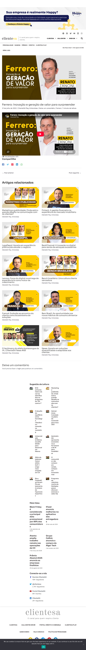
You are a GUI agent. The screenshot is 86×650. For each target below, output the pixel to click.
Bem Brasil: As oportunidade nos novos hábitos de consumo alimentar (59, 314)
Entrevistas (33, 108)
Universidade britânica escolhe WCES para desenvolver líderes (38, 443)
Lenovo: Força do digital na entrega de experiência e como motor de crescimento (20, 280)
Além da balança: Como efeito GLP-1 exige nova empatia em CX (38, 465)
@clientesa (36, 584)
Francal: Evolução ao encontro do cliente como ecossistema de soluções (18, 315)
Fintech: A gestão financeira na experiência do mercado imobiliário (59, 211)
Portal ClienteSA (38, 591)
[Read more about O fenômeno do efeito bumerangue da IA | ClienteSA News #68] (20, 335)
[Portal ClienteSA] (31, 591)
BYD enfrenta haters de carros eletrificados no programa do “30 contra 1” (38, 395)
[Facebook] (3, 164)
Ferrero (58, 108)
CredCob (72, 38)
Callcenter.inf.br (28, 625)
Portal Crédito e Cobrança (50, 625)
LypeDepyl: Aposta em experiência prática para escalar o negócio (18, 246)
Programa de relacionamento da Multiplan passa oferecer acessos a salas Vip (55, 486)
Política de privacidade (57, 632)
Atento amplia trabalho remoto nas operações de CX (35, 542)
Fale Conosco (38, 632)
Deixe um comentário (47, 108)
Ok (43, 647)
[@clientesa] (31, 584)
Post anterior (8, 173)
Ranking (17, 45)
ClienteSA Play (41, 45)
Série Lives (6, 50)
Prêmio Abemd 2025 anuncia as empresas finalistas (36, 560)
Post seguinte (75, 173)
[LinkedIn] (17, 164)
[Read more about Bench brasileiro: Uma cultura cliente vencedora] (60, 265)
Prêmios (24, 45)
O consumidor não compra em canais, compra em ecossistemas (55, 465)
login (19, 369)
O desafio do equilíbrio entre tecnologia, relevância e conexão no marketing (38, 421)
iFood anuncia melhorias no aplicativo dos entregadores (52, 514)
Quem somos (24, 632)
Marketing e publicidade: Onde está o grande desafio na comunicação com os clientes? (20, 212)
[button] (81, 38)
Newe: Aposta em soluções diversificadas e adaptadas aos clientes (56, 350)
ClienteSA (50, 38)
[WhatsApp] (22, 164)
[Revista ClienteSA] (31, 577)
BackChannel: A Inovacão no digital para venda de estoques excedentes (59, 246)
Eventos (32, 45)
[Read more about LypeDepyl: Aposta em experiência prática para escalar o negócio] (20, 232)
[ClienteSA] (31, 598)
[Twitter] (8, 164)
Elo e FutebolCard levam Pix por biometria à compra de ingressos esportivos (38, 487)
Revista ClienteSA (39, 577)
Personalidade (8, 45)
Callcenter (61, 38)
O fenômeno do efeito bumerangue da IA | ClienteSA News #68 (20, 349)
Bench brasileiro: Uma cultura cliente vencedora (59, 279)
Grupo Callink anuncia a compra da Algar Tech (51, 541)
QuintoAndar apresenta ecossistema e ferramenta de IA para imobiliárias (55, 444)
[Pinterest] (12, 164)
